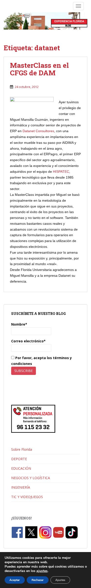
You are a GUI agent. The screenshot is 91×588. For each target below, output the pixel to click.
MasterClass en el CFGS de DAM (39, 69)
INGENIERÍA (20, 487)
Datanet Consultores (38, 131)
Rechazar (38, 580)
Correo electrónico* (28, 341)
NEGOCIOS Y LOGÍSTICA (30, 478)
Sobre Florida (21, 449)
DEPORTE (19, 459)
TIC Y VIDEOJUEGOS (27, 496)
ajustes (42, 571)
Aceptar (14, 580)
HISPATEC (61, 171)
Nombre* (19, 324)
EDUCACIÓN (21, 468)
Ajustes (60, 580)
